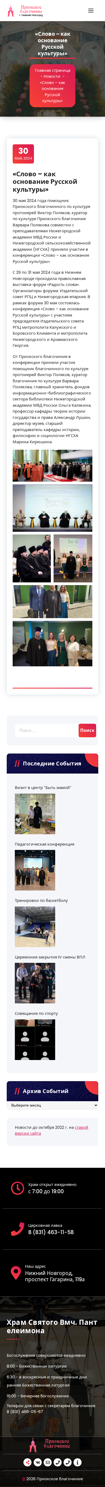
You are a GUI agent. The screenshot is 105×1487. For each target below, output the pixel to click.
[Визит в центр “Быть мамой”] (35, 814)
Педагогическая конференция (44, 844)
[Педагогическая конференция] (35, 870)
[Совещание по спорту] (35, 1039)
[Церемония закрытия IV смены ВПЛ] (35, 983)
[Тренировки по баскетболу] (35, 926)
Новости (52, 76)
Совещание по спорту (36, 1013)
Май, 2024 (23, 153)
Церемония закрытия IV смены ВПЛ (50, 957)
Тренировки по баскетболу (41, 900)
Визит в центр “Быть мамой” (43, 787)
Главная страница (52, 70)
